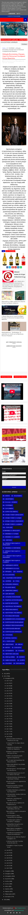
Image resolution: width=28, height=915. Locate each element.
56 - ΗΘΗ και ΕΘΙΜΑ (9, 657)
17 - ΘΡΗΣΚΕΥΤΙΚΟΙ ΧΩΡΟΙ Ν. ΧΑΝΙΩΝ (11, 551)
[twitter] (11, 913)
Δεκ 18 (8, 713)
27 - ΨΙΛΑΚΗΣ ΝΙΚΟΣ (9, 587)
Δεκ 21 (8, 706)
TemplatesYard (20, 908)
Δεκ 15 (8, 721)
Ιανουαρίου (8, 896)
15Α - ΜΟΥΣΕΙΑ (7, 540)
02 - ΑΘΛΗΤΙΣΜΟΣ (8, 499)
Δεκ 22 (8, 703)
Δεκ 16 (8, 718)
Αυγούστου (8, 878)
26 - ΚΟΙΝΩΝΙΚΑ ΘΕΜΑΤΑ (10, 584)
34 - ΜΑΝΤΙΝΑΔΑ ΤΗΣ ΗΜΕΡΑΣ (12, 606)
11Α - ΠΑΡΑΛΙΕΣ (7, 527)
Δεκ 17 (8, 716)
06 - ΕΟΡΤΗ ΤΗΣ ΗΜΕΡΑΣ (10, 511)
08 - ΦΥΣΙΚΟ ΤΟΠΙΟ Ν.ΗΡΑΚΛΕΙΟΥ (13, 515)
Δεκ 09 (8, 736)
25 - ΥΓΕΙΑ (16, 581)
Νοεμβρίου (8, 871)
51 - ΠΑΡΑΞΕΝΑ (16, 647)
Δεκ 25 (8, 696)
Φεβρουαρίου (9, 894)
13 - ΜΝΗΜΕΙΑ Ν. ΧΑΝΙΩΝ (10, 534)
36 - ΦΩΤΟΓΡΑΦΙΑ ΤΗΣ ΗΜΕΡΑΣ (12, 613)
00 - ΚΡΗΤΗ (6, 496)
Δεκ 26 (8, 693)
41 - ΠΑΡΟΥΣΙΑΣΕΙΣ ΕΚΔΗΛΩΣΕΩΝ (13, 622)
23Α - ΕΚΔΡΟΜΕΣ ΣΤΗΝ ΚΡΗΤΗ (12, 578)
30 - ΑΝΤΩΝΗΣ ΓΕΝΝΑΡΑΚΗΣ (11, 597)
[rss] (20, 913)
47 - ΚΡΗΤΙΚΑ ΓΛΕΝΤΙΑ (10, 638)
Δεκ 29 (8, 685)
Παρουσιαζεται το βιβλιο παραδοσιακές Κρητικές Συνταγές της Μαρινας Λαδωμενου (13, 302)
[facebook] (8, 913)
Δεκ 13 (8, 726)
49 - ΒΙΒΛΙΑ (18, 644)
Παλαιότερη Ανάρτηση (20, 376)
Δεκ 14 (8, 723)
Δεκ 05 (8, 858)
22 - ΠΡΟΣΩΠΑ (7, 571)
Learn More (11, 13)
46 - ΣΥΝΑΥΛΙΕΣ (7, 635)
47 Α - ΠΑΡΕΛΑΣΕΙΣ (8, 641)
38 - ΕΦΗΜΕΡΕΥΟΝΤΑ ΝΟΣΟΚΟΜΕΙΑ (13, 619)
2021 (5, 676)
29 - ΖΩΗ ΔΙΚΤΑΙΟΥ (8, 594)
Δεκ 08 (8, 850)
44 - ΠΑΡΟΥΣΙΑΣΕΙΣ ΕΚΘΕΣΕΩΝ (12, 632)
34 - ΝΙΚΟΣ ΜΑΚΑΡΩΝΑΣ (10, 609)
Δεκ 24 (8, 698)
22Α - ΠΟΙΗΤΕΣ (17, 571)
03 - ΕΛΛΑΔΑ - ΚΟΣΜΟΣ (10, 502)
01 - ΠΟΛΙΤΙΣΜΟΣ (10, 48)
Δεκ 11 (8, 731)
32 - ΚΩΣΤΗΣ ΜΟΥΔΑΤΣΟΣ (10, 603)
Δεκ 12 (8, 729)
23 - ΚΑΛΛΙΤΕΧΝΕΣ (8, 575)
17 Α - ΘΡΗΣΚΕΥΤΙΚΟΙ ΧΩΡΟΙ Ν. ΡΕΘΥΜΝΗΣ (12, 556)
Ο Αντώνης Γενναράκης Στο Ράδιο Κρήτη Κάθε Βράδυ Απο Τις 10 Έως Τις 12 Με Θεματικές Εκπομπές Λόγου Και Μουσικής (13, 443)
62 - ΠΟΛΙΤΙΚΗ (7, 663)
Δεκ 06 (8, 855)
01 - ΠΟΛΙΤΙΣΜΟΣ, (10, 62)
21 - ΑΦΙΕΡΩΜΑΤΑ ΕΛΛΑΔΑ (11, 568)
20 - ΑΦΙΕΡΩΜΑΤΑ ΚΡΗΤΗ (10, 565)
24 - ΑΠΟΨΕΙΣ (7, 581)
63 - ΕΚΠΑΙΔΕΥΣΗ (19, 663)
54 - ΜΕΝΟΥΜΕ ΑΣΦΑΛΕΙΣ (10, 654)
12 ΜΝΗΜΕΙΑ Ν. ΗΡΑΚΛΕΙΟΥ (11, 530)
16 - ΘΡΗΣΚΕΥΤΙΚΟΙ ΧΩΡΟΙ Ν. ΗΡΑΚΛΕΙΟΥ (11, 544)
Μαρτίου (7, 891)
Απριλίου (7, 889)
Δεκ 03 (8, 863)
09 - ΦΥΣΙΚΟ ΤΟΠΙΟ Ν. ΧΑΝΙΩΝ (12, 518)
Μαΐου (7, 886)
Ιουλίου (7, 881)
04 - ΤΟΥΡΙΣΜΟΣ (8, 505)
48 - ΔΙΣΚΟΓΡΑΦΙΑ (8, 644)
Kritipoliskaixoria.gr (19, 910)
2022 (5, 673)
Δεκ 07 (8, 853)
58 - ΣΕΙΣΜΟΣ (20, 657)
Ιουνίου (7, 884)
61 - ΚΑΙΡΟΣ (21, 660)
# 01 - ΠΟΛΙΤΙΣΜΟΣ (10, 251)
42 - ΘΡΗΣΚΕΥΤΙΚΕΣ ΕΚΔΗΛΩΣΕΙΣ (13, 625)
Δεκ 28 (8, 688)
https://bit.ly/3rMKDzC (14, 110)
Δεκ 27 (8, 690)
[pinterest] (17, 913)
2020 (5, 899)
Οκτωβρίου (8, 873)
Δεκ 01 (8, 868)
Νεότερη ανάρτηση (6, 376)
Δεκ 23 (8, 701)
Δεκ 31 (8, 680)
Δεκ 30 (8, 683)
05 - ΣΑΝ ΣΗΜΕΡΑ (8, 508)
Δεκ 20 (8, 708)
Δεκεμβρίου (8, 678)
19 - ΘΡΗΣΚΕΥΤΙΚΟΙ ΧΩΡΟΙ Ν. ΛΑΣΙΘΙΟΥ (11, 561)
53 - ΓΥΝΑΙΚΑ (20, 650)
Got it (18, 13)
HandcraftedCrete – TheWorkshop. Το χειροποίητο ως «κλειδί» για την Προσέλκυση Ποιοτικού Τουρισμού (12, 334)
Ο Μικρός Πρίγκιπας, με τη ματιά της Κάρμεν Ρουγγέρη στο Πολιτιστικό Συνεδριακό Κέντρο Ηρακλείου (13, 318)
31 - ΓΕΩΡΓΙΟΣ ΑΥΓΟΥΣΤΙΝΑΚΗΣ (12, 600)
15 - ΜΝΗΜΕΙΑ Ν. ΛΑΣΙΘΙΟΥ (11, 537)
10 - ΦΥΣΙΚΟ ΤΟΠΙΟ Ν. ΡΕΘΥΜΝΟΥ (13, 521)
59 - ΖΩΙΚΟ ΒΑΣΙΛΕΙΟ (9, 660)
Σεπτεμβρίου (8, 876)
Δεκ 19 (8, 711)
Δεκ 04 (8, 860)
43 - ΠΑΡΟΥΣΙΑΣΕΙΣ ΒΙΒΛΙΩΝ (11, 628)
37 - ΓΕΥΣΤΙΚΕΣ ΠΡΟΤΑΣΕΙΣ (11, 616)
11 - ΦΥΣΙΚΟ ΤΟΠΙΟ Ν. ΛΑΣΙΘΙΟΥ (12, 524)
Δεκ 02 (8, 865)
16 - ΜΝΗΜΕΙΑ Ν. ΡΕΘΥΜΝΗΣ (11, 548)
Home (3, 48)
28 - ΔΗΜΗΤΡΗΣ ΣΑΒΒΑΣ (10, 590)
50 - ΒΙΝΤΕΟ (6, 647)
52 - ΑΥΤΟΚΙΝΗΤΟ (8, 650)
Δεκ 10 (8, 734)
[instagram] (14, 913)
